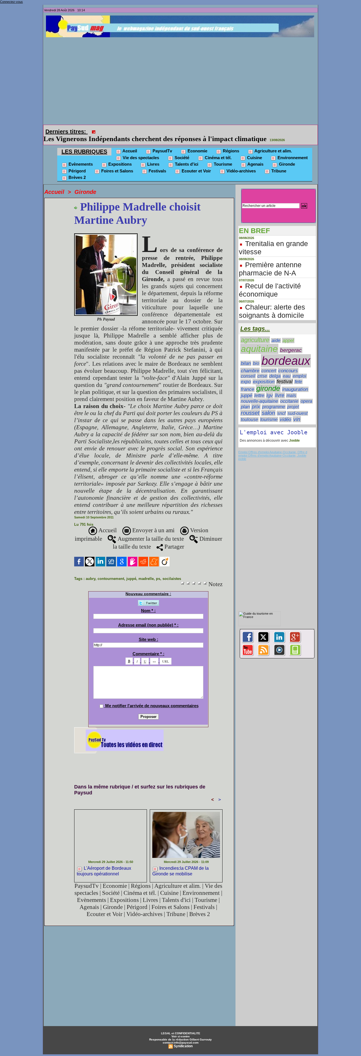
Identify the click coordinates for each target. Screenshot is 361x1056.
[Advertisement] (182, 79)
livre (279, 387)
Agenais (254, 156)
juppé (131, 571)
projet (293, 398)
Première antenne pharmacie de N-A (270, 261)
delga (275, 368)
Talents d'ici (186, 156)
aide (276, 332)
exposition (263, 373)
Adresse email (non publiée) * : (148, 617)
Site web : (148, 631)
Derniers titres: (66, 131)
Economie (196, 143)
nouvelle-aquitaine (259, 393)
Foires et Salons (116, 163)
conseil (248, 368)
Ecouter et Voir (195, 163)
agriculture (255, 332)
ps (158, 571)
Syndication (183, 1038)
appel (288, 332)
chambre (250, 362)
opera (306, 393)
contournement (111, 571)
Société (181, 149)
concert (268, 362)
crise (262, 368)
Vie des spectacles (140, 149)
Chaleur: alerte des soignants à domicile (272, 303)
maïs (291, 387)
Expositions (119, 156)
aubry (90, 571)
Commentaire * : (148, 645)
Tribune (278, 163)
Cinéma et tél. (218, 149)
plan (245, 398)
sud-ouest (297, 405)
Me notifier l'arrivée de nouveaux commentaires (152, 697)
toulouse (249, 411)
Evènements (80, 156)
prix (256, 399)
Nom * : (148, 602)
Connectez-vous (11, 1)
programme (273, 398)
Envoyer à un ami (153, 522)
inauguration (295, 381)
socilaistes (171, 571)
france (247, 381)
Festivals (157, 163)
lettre (259, 387)
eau (286, 368)
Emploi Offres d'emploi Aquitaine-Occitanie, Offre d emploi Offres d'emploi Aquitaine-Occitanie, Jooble (272, 445)
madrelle (146, 571)
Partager (173, 538)
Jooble (294, 433)
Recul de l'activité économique (270, 282)
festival (284, 373)
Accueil (129, 143)
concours (288, 362)
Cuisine (254, 149)
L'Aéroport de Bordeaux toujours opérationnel (104, 863)
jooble (242, 451)
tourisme (269, 411)
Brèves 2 (76, 169)
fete (298, 373)
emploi (299, 368)
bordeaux (285, 353)
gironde (268, 380)
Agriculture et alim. (273, 143)
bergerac (291, 342)
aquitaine (259, 341)
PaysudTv (161, 143)
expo (246, 373)
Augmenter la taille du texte (150, 530)
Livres (152, 156)
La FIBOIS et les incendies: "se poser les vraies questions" (186, 131)
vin (296, 411)
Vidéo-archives (240, 163)
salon (268, 405)
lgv (270, 387)
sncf (281, 405)
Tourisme (222, 156)
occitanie (289, 393)
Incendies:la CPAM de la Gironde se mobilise (180, 863)
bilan (246, 355)
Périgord (76, 163)
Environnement (292, 149)
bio (256, 355)
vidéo (285, 411)
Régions (230, 143)
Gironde (286, 156)
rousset (250, 405)
